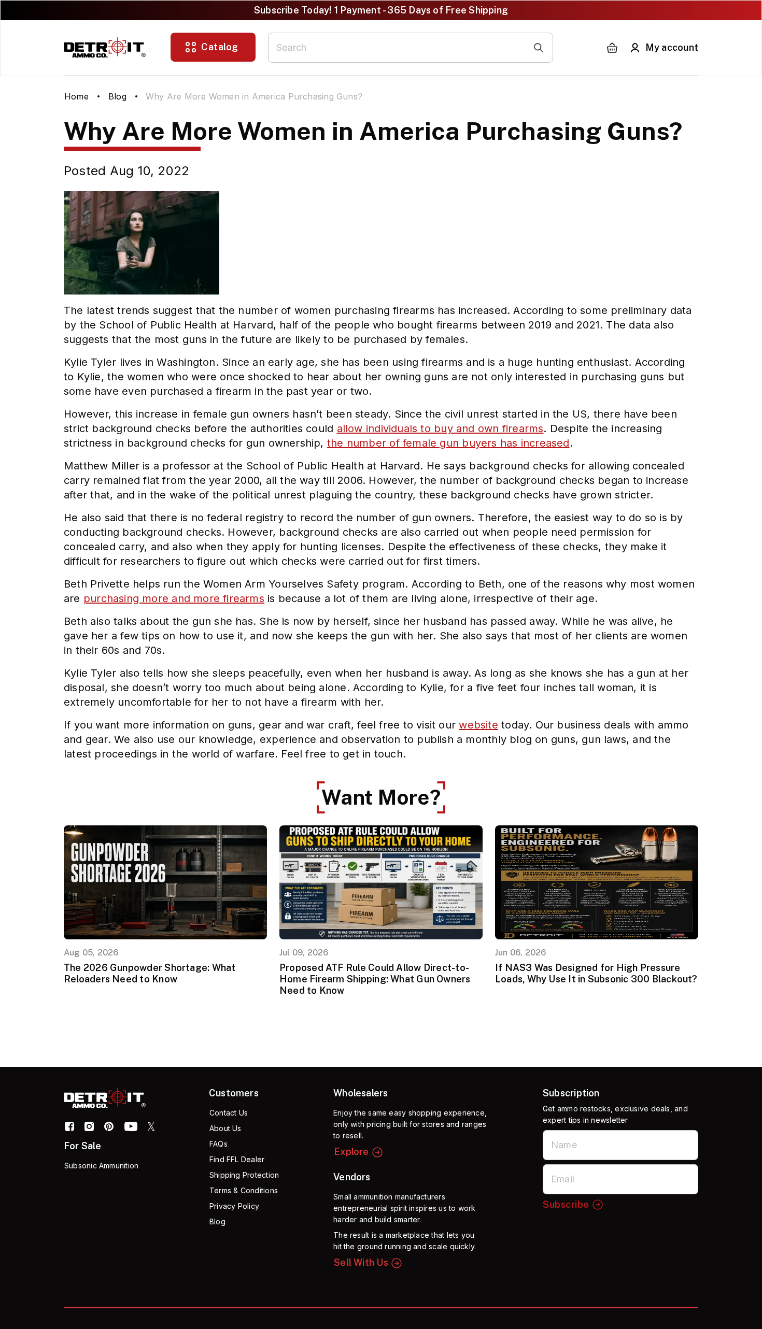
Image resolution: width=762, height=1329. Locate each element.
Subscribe (566, 1204)
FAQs (218, 1143)
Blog (117, 96)
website (478, 725)
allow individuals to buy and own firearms (440, 428)
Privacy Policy (234, 1206)
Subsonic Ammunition (101, 1165)
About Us (225, 1128)
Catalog (219, 46)
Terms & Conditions (243, 1190)
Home (76, 96)
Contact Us (228, 1112)
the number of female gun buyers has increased (448, 443)
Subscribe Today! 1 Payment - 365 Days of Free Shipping (381, 10)
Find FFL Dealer (236, 1159)
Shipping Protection (244, 1174)
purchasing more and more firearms (173, 598)
